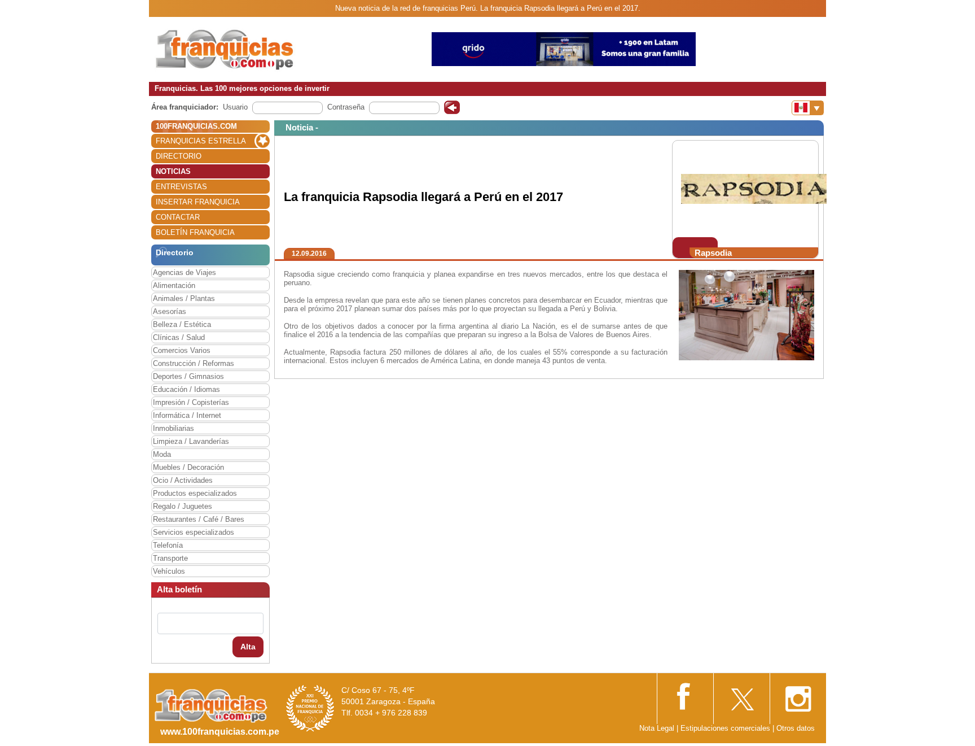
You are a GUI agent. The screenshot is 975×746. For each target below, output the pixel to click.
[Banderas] (808, 108)
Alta (248, 646)
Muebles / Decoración (188, 467)
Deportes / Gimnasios (188, 376)
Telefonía (168, 545)
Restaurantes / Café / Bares (198, 519)
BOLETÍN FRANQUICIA (195, 232)
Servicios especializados (193, 532)
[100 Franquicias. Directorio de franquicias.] (225, 49)
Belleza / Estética (182, 324)
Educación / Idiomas (186, 389)
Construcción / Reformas (193, 363)
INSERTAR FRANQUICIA (198, 202)
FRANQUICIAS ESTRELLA (201, 141)
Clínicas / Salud (179, 337)
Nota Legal (656, 728)
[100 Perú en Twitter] (741, 695)
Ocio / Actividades (183, 480)
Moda (162, 454)
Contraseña (345, 107)
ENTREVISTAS (181, 186)
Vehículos (169, 571)
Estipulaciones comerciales (726, 728)
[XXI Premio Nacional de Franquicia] (310, 708)
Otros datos (795, 728)
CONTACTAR (178, 217)
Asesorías (169, 311)
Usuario (235, 107)
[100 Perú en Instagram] (797, 695)
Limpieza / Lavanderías (191, 441)
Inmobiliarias (173, 428)
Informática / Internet (187, 415)
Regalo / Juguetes (182, 506)
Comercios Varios (181, 350)
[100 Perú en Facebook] (685, 695)
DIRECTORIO (178, 156)
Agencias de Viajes (184, 272)
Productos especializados (195, 493)
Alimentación (174, 285)
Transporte (170, 558)
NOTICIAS (173, 171)
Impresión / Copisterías (191, 402)
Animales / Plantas (184, 298)
